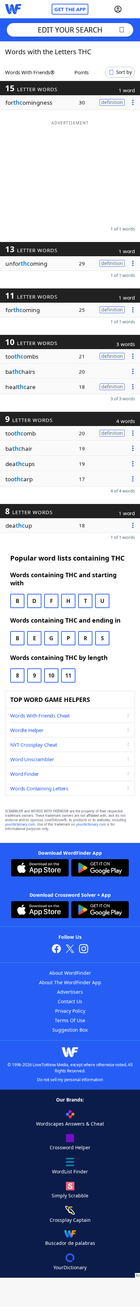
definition (112, 102)
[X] (70, 949)
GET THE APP (70, 9)
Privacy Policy (70, 1011)
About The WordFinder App (70, 982)
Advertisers (70, 992)
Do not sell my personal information (70, 1080)
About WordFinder (70, 973)
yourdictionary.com (20, 824)
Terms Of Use (70, 1020)
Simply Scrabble (70, 1195)
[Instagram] (83, 949)
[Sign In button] (117, 9)
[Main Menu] (132, 9)
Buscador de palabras (70, 1243)
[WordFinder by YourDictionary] (13, 9)
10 (51, 675)
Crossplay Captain (70, 1220)
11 (68, 675)
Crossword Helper (70, 1147)
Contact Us (70, 1001)
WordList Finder (70, 1171)
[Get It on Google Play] (100, 868)
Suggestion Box (70, 1030)
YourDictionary (70, 1267)
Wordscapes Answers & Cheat (70, 1123)
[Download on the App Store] (40, 868)
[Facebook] (56, 949)
